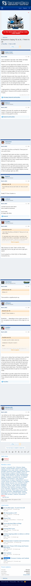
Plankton (15, 481)
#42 (28, 107)
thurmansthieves (11, 478)
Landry (17, 478)
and (9, 116)
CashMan (23, 487)
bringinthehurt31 (19, 480)
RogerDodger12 (4, 493)
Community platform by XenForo (13, 584)
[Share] (26, 57)
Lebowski (3, 485)
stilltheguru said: (5, 184)
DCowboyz (10, 494)
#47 (28, 286)
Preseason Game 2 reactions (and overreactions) (16, 540)
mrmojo (22, 468)
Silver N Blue (4, 494)
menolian (3, 468)
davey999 (3, 471)
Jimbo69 (7, 474)
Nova (9, 487)
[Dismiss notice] (28, 13)
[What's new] (29, 8)
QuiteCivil (13, 487)
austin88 (3, 475)
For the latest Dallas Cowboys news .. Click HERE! (15, 32)
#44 (28, 181)
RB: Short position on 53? (10, 513)
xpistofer (7, 483)
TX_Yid (12, 484)
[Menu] (2, 8)
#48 (28, 307)
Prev (13, 46)
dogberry (3, 477)
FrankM (14, 471)
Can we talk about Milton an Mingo (12, 523)
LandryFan (15, 494)
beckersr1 (26, 480)
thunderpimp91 (24, 475)
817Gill (7, 475)
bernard (7, 481)
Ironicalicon (17, 484)
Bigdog (23, 467)
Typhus (18, 474)
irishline (16, 470)
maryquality (8, 485)
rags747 (27, 471)
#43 (28, 146)
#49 (28, 332)
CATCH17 (20, 488)
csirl (11, 481)
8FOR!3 (13, 468)
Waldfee (19, 493)
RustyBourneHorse (5, 473)
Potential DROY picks (9, 528)
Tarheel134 (24, 493)
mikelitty (24, 491)
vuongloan (26, 481)
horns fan (20, 477)
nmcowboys (12, 480)
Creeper (3, 474)
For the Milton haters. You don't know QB (14, 507)
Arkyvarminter (22, 494)
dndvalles (8, 484)
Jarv (10, 493)
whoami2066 (26, 574)
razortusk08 (15, 477)
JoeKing (23, 471)
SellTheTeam (4, 487)
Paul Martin (7, 488)
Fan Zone (6, 510)
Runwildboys (9, 477)
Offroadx (18, 485)
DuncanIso (12, 483)
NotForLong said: (6, 289)
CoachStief (20, 483)
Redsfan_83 (24, 473)
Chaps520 (8, 468)
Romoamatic (9, 490)
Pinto (14, 467)
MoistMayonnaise (24, 474)
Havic (25, 468)
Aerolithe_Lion (20, 481)
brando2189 (14, 493)
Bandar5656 (23, 485)
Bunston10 (3, 491)
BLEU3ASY (4, 478)
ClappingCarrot (14, 488)
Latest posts (5, 505)
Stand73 (25, 483)
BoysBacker (13, 474)
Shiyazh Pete (7, 518)
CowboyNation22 (5, 480)
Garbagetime (23, 484)
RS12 (13, 490)
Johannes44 (9, 471)
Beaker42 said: (5, 310)
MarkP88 (18, 473)
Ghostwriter (9, 491)
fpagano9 (19, 471)
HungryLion (3, 467)
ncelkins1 (17, 490)
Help (18, 581)
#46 (28, 226)
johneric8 (17, 468)
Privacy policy (13, 581)
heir (16, 483)
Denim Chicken (23, 490)
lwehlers (25, 477)
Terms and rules (5, 581)
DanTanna (12, 475)
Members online (6, 464)
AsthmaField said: (6, 229)
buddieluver (13, 473)
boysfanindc (17, 475)
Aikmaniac (18, 487)
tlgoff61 (13, 485)
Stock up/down (7, 553)
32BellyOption (4, 470)
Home (22, 581)
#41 (28, 56)
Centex (25, 488)
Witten (25, 470)
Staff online (4, 456)
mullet (12, 470)
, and (11, 97)
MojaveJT (21, 478)
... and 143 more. (5, 497)
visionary (3, 481)
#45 (28, 203)
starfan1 (3, 484)
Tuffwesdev (18, 467)
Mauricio (3, 490)
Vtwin (9, 470)
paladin (2, 483)
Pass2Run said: (5, 337)
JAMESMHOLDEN (17, 491)
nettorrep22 (9, 467)
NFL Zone (6, 550)
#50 (28, 412)
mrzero (2, 488)
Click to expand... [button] (15, 242)
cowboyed (21, 470)
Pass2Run (4, 44)
